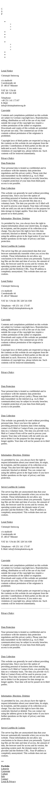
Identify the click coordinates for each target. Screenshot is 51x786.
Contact (10, 34)
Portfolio (11, 21)
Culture (15, 29)
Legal (9, 37)
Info (8, 31)
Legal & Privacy (32, 64)
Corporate (16, 26)
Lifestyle (16, 24)
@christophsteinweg (10, 64)
